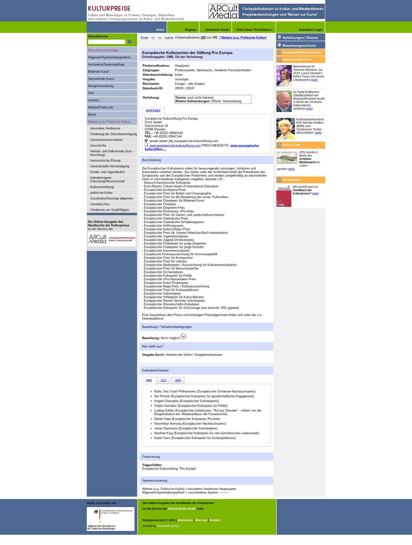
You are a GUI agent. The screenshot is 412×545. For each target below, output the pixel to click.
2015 (149, 380)
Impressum (185, 520)
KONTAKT (153, 110)
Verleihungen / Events (300, 38)
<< (153, 37)
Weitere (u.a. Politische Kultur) (243, 37)
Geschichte (98, 145)
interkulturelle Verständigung (109, 166)
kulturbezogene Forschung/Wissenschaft (107, 179)
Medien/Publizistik (100, 107)
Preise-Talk (291, 145)
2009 (178, 380)
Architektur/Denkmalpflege (106, 64)
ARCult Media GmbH (182, 508)
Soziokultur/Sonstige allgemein (111, 198)
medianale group (168, 526)
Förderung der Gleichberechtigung (113, 134)
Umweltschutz (100, 204)
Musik (92, 114)
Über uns (201, 520)
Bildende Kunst (98, 71)
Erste (144, 37)
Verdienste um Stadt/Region (109, 210)
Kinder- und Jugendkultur (107, 172)
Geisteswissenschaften (106, 140)
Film (91, 93)
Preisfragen (292, 180)
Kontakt (215, 520)
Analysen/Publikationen (302, 52)
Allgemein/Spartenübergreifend (109, 57)
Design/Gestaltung (100, 86)
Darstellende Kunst (101, 79)
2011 (163, 380)
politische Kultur (101, 192)
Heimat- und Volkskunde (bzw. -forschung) (112, 153)
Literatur (93, 100)
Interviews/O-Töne (297, 59)
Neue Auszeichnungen (103, 50)
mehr (314, 79)
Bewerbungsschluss (299, 45)
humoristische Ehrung (105, 160)
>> (160, 37)
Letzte (169, 37)
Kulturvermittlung (102, 187)
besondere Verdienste (105, 128)
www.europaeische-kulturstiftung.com (175, 145)
